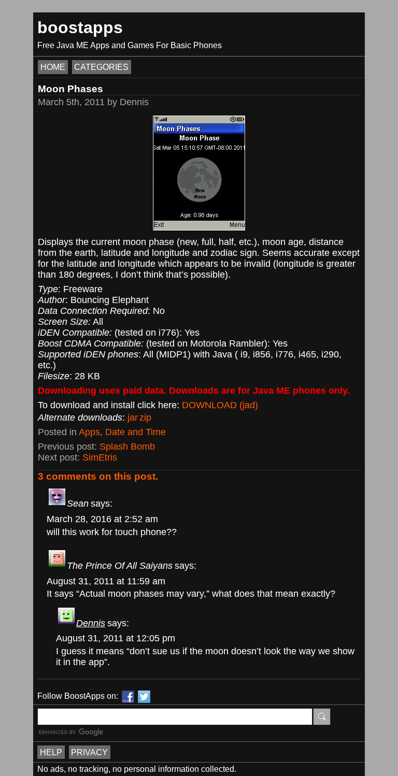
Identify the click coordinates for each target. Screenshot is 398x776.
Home (52, 67)
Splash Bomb (127, 446)
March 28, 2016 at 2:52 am (102, 519)
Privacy (89, 752)
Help (51, 752)
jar (132, 417)
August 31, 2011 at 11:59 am (106, 581)
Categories (101, 67)
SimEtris (99, 457)
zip (145, 417)
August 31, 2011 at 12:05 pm (115, 638)
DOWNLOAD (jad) (220, 405)
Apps (89, 432)
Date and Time (135, 432)
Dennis (90, 623)
